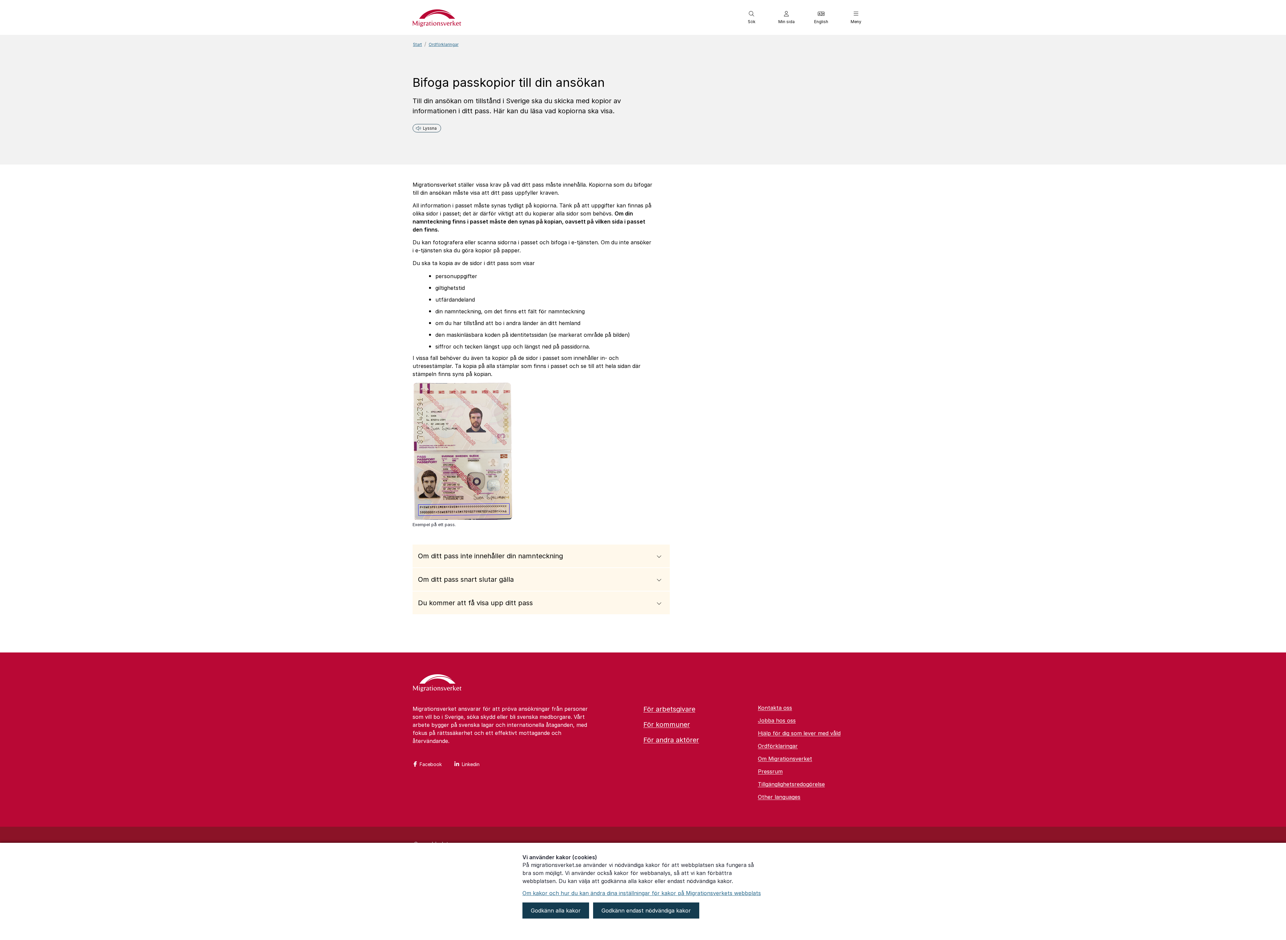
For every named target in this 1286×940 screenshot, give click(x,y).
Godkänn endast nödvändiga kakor (646, 910)
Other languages (779, 797)
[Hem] (437, 683)
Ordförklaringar (443, 44)
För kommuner (666, 724)
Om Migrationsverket (785, 758)
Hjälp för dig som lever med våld (799, 733)
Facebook (431, 764)
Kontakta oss (775, 707)
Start (417, 44)
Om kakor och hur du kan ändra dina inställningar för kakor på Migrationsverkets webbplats (641, 893)
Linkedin (471, 764)
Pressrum (770, 771)
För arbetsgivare (669, 709)
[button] (751, 17)
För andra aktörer (671, 740)
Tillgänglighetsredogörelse (791, 784)
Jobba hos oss (777, 720)
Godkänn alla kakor (556, 910)
